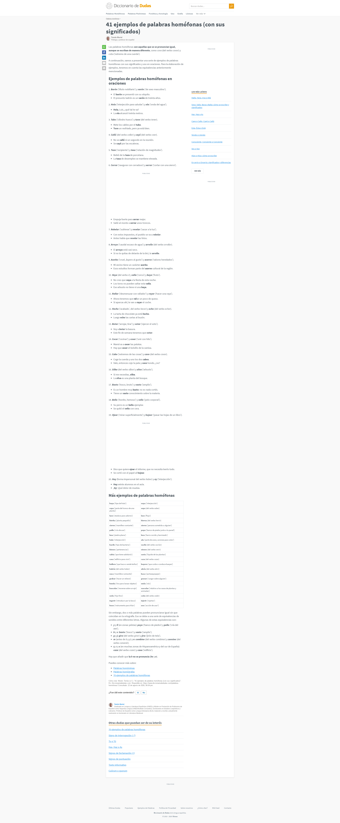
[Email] (104, 63)
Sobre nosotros (187, 808)
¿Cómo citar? (202, 808)
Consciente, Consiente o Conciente (207, 141)
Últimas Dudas (114, 808)
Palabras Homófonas (115, 14)
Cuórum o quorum (118, 770)
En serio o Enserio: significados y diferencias (211, 162)
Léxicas (189, 14)
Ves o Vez (196, 148)
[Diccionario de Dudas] (128, 6)
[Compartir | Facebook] (104, 52)
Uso (172, 14)
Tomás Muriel (119, 704)
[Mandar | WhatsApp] (104, 47)
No (144, 693)
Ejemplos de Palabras (146, 808)
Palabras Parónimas (137, 14)
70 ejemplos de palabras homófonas (131, 675)
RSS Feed (215, 808)
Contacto (227, 808)
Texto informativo (117, 764)
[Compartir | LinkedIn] (104, 58)
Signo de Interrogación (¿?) (122, 735)
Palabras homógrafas (124, 671)
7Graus (175, 816)
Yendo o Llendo (198, 135)
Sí (138, 693)
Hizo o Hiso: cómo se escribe (204, 155)
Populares (129, 808)
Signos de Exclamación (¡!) (122, 753)
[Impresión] (104, 68)
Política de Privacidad (167, 808)
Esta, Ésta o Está (199, 128)
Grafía (180, 14)
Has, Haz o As (115, 747)
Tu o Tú (112, 741)
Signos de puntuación (120, 758)
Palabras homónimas (124, 668)
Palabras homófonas (112, 18)
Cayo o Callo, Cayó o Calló (203, 121)
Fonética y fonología (158, 14)
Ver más (197, 171)
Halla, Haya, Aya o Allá (201, 97)
